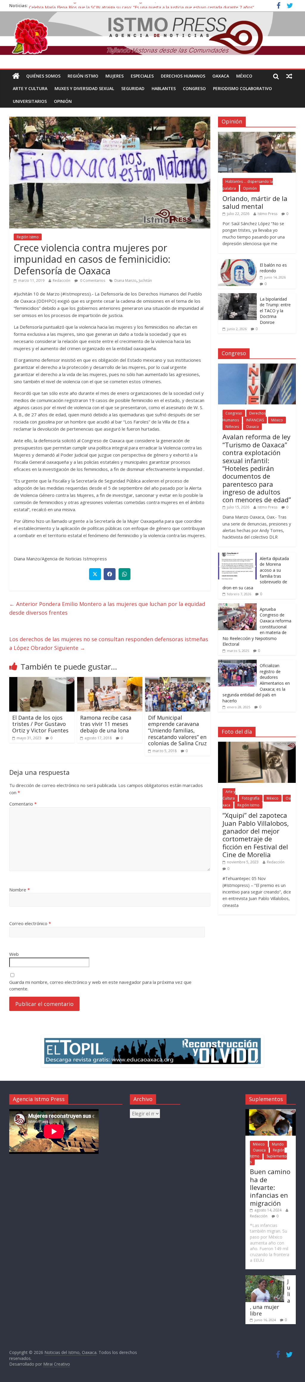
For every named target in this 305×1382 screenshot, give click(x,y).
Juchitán (145, 280)
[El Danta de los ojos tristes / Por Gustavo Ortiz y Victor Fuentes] (42, 680)
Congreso (194, 88)
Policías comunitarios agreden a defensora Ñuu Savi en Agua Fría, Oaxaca (100, 5)
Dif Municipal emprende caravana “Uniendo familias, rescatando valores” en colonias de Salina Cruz (177, 730)
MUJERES (114, 76)
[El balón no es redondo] (237, 262)
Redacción (61, 280)
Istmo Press (267, 213)
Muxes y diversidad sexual (84, 88)
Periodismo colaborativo (242, 88)
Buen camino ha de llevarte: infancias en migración (270, 1187)
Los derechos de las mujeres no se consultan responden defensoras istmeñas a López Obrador (108, 643)
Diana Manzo (125, 280)
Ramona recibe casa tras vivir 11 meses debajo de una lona (105, 724)
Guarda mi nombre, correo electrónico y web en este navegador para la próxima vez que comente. (100, 985)
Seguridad (132, 88)
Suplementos (268, 1159)
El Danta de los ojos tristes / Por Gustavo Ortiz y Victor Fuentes (41, 724)
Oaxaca (220, 76)
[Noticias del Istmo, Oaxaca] (152, 33)
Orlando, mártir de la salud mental (254, 202)
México (244, 76)
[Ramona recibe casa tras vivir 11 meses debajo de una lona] (110, 680)
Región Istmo (83, 76)
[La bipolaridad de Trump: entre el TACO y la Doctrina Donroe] (237, 296)
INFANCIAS (255, 420)
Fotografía (250, 798)
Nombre (19, 890)
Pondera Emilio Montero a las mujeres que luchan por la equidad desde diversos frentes (107, 608)
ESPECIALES (142, 76)
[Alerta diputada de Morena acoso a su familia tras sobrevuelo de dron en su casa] (237, 556)
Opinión (63, 101)
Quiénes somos (43, 76)
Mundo (278, 1144)
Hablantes (164, 88)
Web (14, 954)
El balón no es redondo (273, 268)
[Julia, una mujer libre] (264, 1278)
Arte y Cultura (30, 88)
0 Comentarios (92, 280)
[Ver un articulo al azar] (289, 76)
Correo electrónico (30, 923)
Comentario (23, 804)
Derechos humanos (183, 76)
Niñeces (232, 426)
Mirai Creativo (56, 1364)
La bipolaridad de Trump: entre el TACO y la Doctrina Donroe (275, 310)
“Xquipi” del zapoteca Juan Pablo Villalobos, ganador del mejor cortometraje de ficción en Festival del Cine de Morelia (255, 835)
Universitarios (30, 101)
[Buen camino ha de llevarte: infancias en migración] (270, 1112)
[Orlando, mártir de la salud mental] (257, 135)
